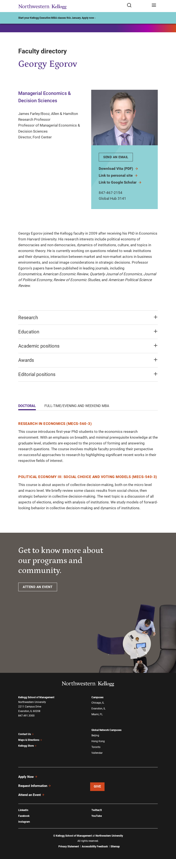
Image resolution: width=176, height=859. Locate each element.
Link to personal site (116, 175)
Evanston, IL (98, 708)
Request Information (32, 786)
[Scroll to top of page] (168, 837)
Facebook (23, 815)
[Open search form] (137, 5)
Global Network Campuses (106, 730)
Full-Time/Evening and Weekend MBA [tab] (76, 406)
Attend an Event (29, 795)
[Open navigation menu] (154, 5)
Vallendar (97, 752)
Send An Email (115, 157)
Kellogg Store (26, 745)
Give (97, 786)
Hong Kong (98, 741)
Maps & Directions (28, 739)
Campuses (97, 697)
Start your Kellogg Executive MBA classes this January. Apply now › (57, 17)
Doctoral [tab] (27, 406)
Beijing (95, 735)
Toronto (95, 747)
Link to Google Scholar (118, 182)
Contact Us (24, 734)
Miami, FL (97, 714)
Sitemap (115, 846)
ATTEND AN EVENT (38, 587)
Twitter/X (96, 810)
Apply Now (26, 777)
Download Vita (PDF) (116, 168)
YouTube (96, 815)
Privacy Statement (68, 846)
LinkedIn (23, 810)
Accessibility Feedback (95, 846)
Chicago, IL (97, 702)
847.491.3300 (26, 715)
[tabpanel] (88, 466)
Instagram (24, 821)
